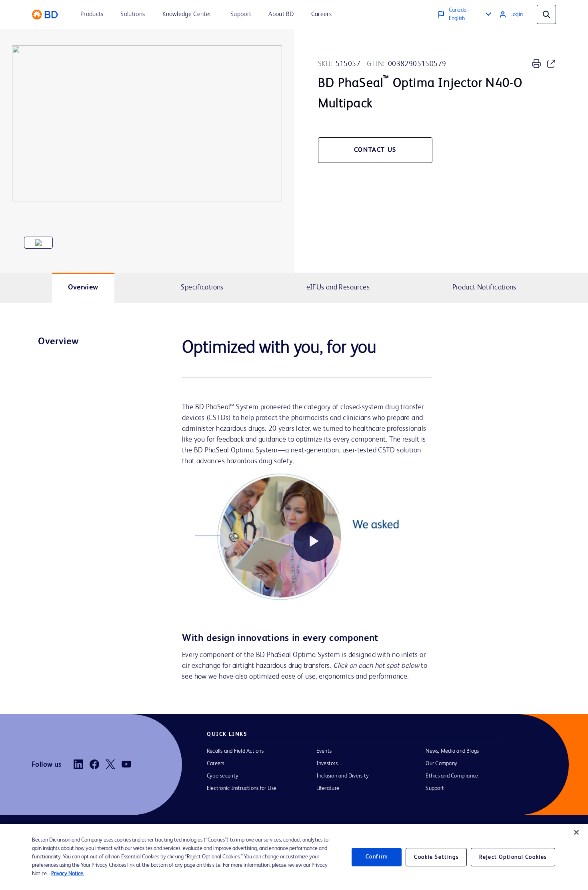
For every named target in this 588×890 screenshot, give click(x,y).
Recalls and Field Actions (235, 751)
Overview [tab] (83, 287)
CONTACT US (375, 150)
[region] (294, 857)
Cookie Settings (436, 857)
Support (435, 788)
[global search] (546, 14)
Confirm (377, 857)
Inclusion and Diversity (342, 776)
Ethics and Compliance (452, 776)
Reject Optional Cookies (513, 857)
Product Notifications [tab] (484, 287)
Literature (327, 788)
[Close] (576, 832)
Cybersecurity (222, 776)
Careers (215, 763)
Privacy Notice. (67, 873)
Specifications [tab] (202, 287)
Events (324, 751)
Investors (327, 763)
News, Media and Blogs (452, 751)
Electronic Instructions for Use (241, 788)
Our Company (441, 763)
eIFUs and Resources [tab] (338, 287)
